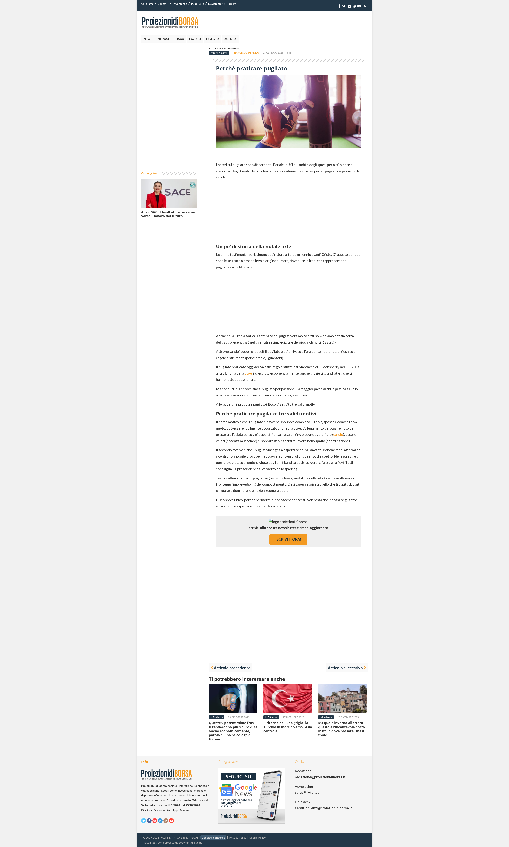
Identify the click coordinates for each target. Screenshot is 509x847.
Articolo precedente (232, 667)
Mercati (164, 39)
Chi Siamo (147, 3)
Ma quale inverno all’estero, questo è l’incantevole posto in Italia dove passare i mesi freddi (341, 728)
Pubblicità (197, 3)
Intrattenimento (229, 48)
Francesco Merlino (246, 52)
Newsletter (215, 3)
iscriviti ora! (288, 539)
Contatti (163, 3)
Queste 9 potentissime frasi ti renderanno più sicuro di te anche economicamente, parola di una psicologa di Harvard (233, 730)
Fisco (180, 39)
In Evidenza (216, 717)
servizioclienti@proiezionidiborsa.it (323, 808)
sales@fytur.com (308, 792)
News (148, 39)
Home (212, 48)
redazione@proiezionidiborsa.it (320, 777)
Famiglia (212, 39)
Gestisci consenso (213, 837)
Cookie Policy (257, 837)
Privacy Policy (237, 837)
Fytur (197, 842)
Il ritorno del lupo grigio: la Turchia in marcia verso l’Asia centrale (287, 726)
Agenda (230, 39)
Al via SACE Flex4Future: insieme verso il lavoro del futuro (168, 214)
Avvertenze (180, 3)
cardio (338, 434)
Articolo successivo (345, 667)
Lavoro (195, 39)
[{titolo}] (339, 6)
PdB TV (231, 3)
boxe (248, 373)
